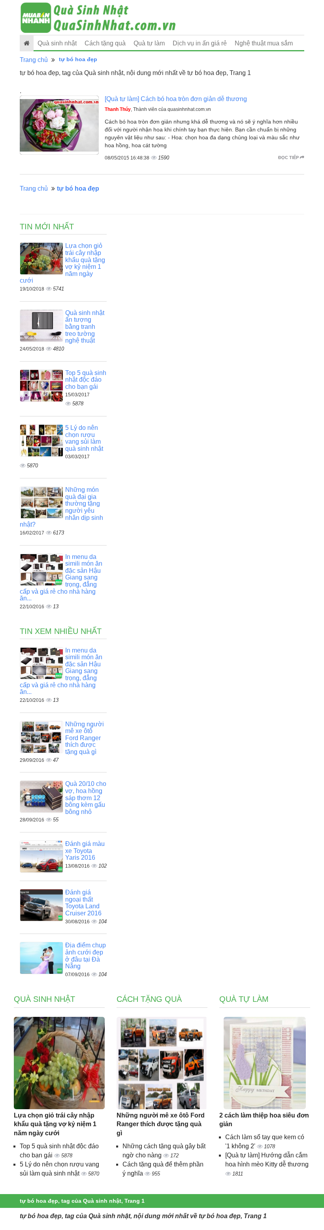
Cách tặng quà (105, 43)
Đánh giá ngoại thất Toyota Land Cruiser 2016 (83, 903)
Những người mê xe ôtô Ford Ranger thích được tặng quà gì (84, 738)
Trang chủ (34, 59)
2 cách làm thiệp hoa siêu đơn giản (264, 1120)
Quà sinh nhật (57, 43)
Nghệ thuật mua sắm (264, 43)
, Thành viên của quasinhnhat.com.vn (158, 109)
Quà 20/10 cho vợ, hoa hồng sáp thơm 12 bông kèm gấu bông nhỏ (85, 797)
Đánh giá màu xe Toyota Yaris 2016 (85, 850)
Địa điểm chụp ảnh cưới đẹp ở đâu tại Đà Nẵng (85, 955)
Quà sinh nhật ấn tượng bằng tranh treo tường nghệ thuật (84, 326)
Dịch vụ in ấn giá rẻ (200, 43)
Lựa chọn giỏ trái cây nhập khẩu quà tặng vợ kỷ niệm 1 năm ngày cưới (55, 1124)
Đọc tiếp (289, 157)
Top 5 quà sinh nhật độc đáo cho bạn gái (85, 379)
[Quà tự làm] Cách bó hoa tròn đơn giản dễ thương (176, 99)
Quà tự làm (149, 43)
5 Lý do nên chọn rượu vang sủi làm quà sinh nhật (84, 438)
